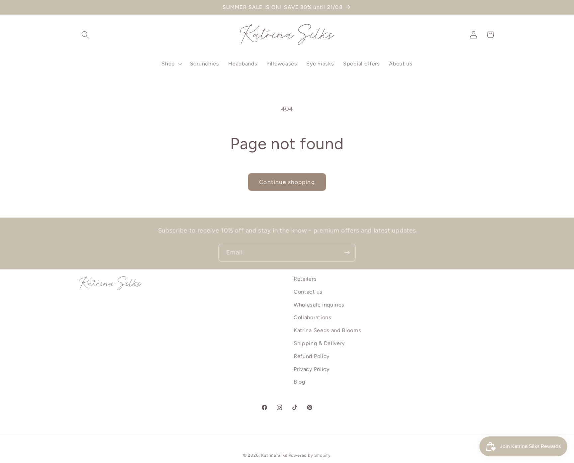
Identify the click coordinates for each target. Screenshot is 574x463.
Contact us (308, 292)
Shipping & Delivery (319, 343)
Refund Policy (312, 356)
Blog (299, 382)
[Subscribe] (346, 253)
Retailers (305, 279)
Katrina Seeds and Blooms (327, 330)
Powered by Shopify (310, 455)
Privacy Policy (312, 369)
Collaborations (313, 318)
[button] (85, 34)
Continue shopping (287, 182)
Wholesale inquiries (319, 305)
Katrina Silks (274, 455)
